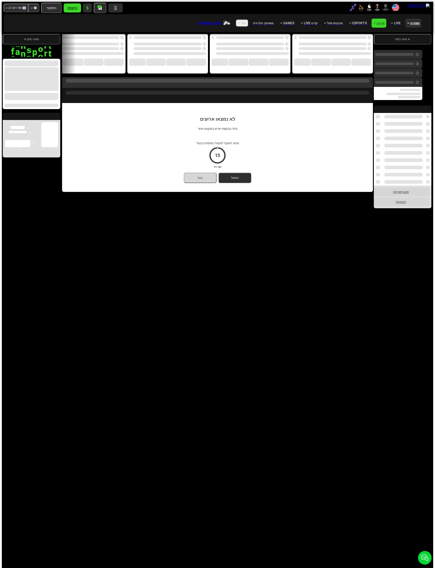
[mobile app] (115, 7)
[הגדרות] (33, 8)
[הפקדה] (87, 7)
